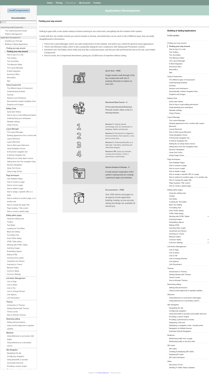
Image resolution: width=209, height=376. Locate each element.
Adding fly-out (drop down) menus (20, 158)
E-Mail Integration (14, 71)
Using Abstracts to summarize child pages (20, 337)
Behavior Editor (13, 267)
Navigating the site (14, 353)
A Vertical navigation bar (16, 155)
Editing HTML (12, 254)
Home (49, 3)
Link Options (12, 294)
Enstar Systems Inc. (103, 372)
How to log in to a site (15, 54)
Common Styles (13, 271)
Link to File (11, 288)
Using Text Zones (13, 168)
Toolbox (10, 222)
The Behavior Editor (14, 64)
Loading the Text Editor (16, 228)
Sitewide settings (13, 121)
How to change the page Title (18, 205)
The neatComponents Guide (16, 30)
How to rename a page (16, 182)
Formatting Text (13, 235)
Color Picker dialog (14, 238)
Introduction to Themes (16, 305)
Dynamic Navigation (14, 165)
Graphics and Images (15, 104)
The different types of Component (20, 88)
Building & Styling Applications (16, 44)
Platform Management (13, 34)
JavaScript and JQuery (15, 261)
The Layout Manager (15, 68)
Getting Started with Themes (18, 308)
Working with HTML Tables (17, 244)
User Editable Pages (15, 178)
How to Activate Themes (16, 315)
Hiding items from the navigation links (21, 161)
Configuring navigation (15, 356)
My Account (84, 3)
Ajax (8, 81)
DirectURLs (11, 77)
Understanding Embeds (16, 91)
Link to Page (12, 281)
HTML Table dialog (14, 241)
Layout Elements (13, 142)
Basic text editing (13, 231)
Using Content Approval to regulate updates (20, 327)
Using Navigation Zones (16, 148)
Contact (97, 3)
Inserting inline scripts (15, 258)
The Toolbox (12, 58)
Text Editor (11, 225)
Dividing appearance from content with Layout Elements (21, 137)
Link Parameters (13, 298)
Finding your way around (17, 51)
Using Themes (12, 125)
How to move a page (15, 185)
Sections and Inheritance (16, 98)
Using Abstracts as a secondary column (19, 344)
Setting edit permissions (16, 322)
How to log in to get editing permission (21, 115)
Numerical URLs (13, 74)
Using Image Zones (14, 171)
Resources (71, 3)
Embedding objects (14, 251)
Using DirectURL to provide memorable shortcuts (17, 361)
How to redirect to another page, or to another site (21, 200)
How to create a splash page (18, 211)
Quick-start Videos (14, 111)
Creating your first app (13, 41)
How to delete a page (15, 188)
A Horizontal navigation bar (17, 151)
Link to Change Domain (16, 291)
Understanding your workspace (19, 118)
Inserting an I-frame (14, 264)
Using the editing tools (15, 218)
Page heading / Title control (17, 208)
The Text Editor (13, 61)
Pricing (59, 3)
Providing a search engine (17, 366)
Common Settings (14, 274)
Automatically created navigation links (21, 101)
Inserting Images (13, 248)
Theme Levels (12, 311)
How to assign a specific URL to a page (20, 193)
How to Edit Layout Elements (18, 145)
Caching (10, 94)
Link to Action (12, 284)
